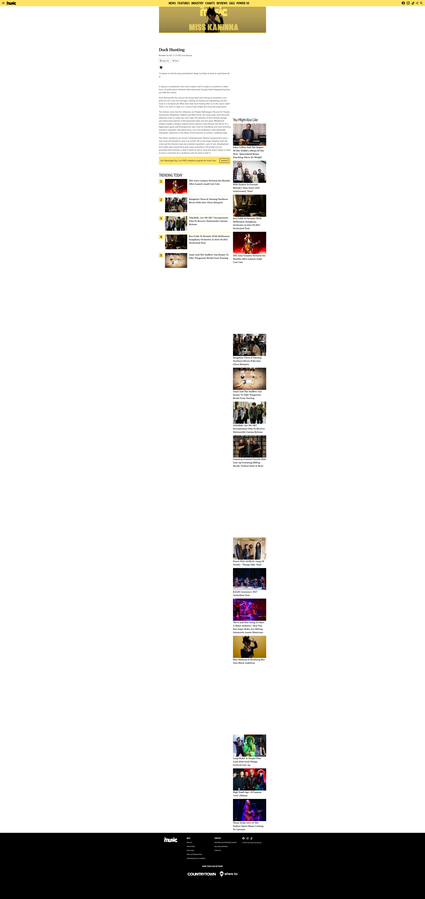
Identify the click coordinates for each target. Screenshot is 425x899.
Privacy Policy (191, 846)
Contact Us (217, 850)
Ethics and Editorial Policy (194, 854)
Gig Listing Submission (221, 846)
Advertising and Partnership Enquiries (225, 842)
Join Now (224, 161)
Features (184, 3)
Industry (197, 3)
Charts (210, 3)
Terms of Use (190, 850)
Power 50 (243, 3)
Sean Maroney (187, 55)
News (172, 3)
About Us (189, 842)
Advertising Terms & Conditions (196, 858)
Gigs (232, 3)
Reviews (222, 3)
